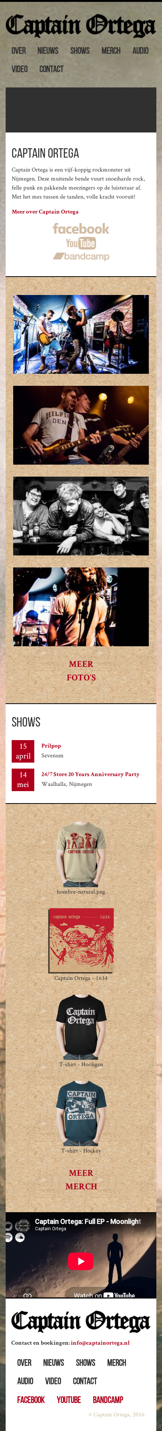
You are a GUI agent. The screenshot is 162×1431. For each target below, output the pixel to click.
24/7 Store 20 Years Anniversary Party (90, 775)
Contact (52, 69)
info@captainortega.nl (100, 1344)
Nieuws (48, 51)
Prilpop (51, 746)
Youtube (69, 1400)
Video (20, 69)
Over (19, 51)
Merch (111, 51)
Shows (80, 51)
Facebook (31, 1400)
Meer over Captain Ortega (45, 212)
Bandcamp (108, 1400)
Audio (140, 51)
